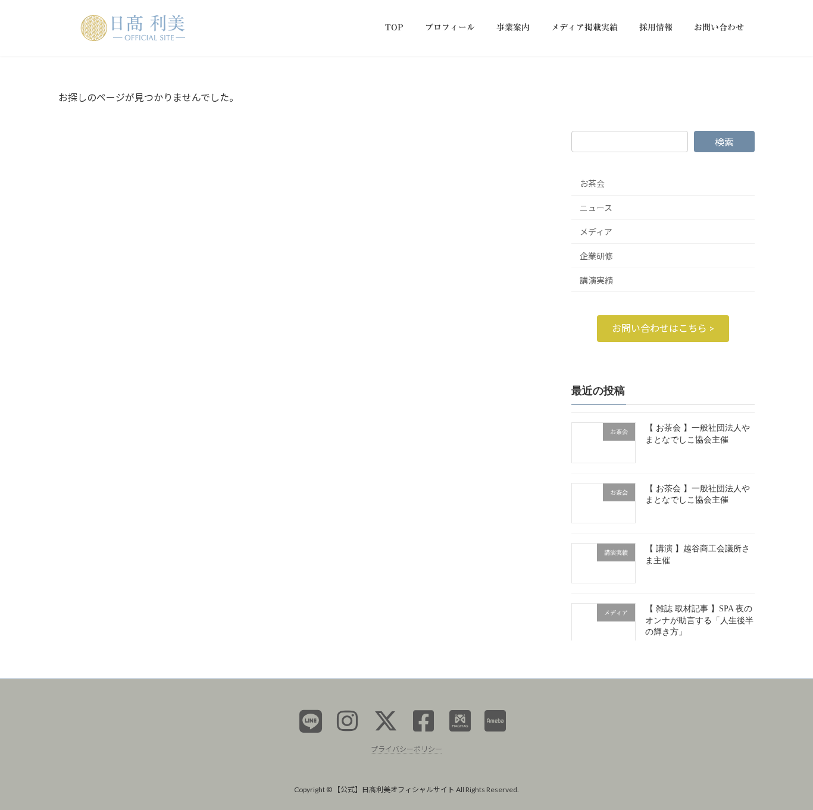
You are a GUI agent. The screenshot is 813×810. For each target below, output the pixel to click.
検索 (724, 141)
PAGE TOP (783, 774)
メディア (596, 232)
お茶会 (592, 183)
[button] (663, 328)
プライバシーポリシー (406, 749)
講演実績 (596, 280)
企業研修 (596, 256)
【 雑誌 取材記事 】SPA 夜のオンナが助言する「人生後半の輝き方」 (699, 620)
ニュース (596, 207)
